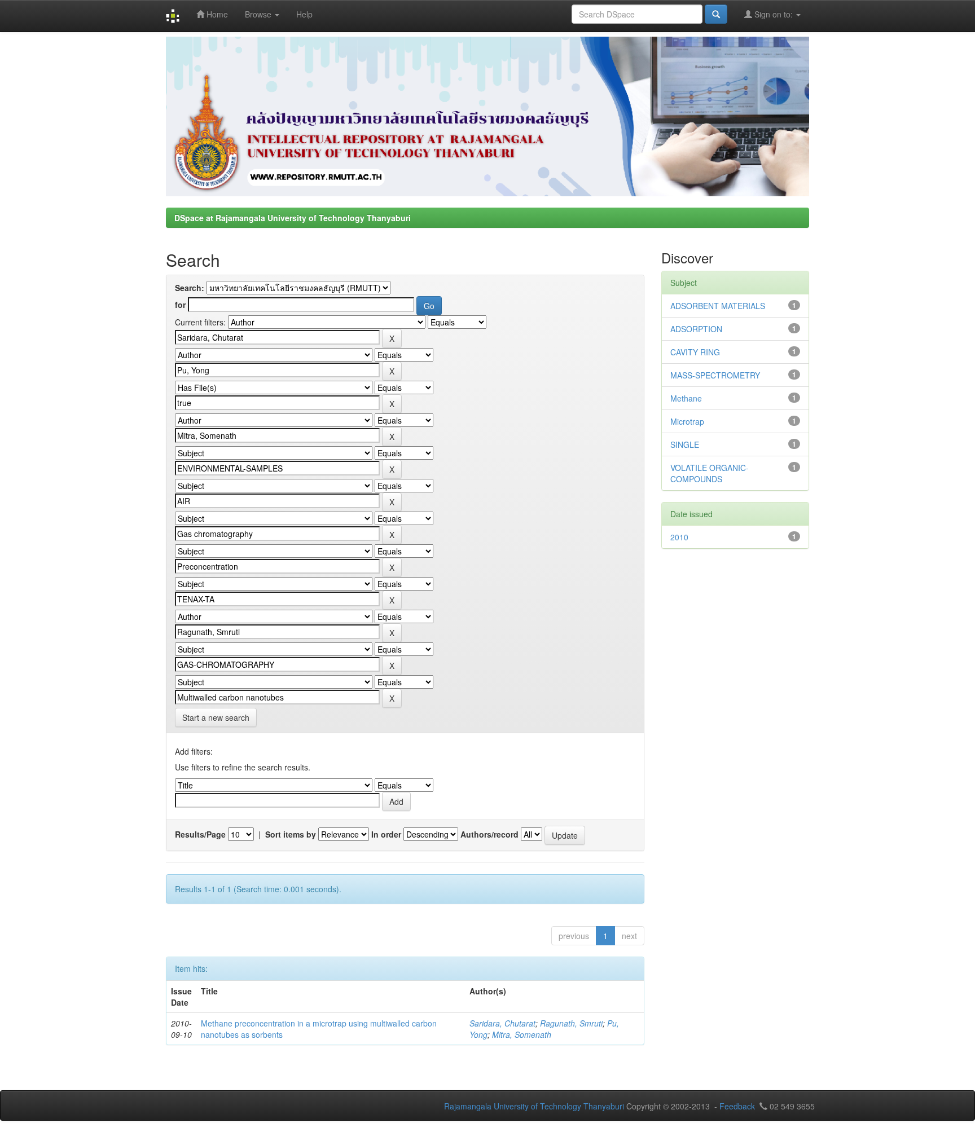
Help (304, 14)
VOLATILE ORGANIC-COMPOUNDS (709, 473)
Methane (686, 398)
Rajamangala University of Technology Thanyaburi (534, 1106)
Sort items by (290, 834)
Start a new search (215, 717)
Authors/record (489, 834)
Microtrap (687, 421)
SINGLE (684, 444)
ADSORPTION (696, 328)
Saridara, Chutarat (502, 1023)
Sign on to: (773, 14)
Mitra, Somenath (521, 1034)
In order (386, 834)
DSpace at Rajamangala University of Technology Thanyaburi (292, 217)
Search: (189, 287)
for (180, 304)
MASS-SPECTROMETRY (715, 375)
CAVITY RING (695, 352)
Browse (259, 14)
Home (216, 14)
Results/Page (200, 834)
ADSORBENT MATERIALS (717, 305)
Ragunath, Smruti (571, 1023)
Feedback (737, 1106)
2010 (679, 537)
